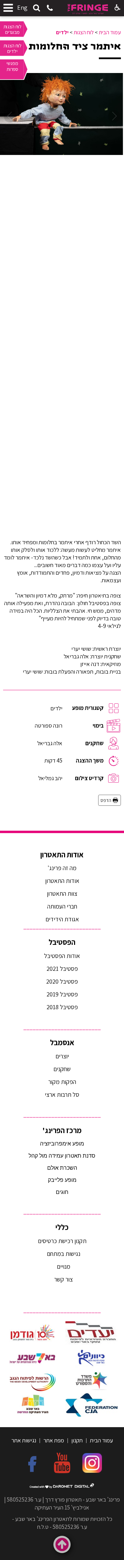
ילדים (62, 32)
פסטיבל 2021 (62, 969)
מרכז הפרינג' (62, 1130)
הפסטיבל (62, 942)
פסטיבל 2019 (62, 994)
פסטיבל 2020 (62, 981)
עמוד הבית (110, 32)
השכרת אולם (62, 1168)
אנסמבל (62, 1042)
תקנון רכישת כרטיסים (62, 1241)
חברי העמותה (62, 906)
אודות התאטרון (62, 854)
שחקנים (62, 1069)
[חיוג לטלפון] (50, 8)
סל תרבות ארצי (62, 1094)
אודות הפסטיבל (62, 956)
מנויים (62, 1266)
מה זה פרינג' (62, 868)
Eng (22, 7)
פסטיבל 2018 (62, 1007)
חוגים (62, 1192)
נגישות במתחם (62, 1254)
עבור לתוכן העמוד (62, 6)
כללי (62, 1227)
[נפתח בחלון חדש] (91, 1333)
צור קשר (63, 1279)
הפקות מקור (62, 1082)
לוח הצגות (84, 32)
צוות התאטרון (62, 893)
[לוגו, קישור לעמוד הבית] (87, 9)
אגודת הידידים (62, 919)
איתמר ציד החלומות (75, 46)
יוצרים (62, 1056)
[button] (36, 8)
